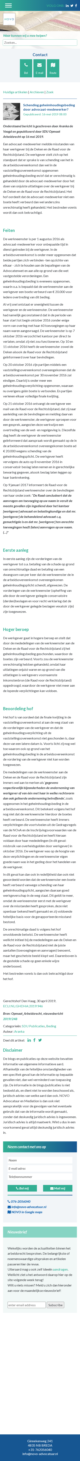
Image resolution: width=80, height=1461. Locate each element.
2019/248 (10, 1019)
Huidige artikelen (15, 92)
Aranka (19, 1031)
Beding (51, 1026)
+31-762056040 (40, 1450)
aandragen (60, 1269)
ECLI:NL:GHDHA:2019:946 (23, 1006)
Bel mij (24, 1188)
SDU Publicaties (33, 1026)
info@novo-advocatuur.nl (28, 1207)
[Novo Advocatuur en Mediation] (9, 18)
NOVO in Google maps (26, 1212)
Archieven (37, 92)
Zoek (50, 92)
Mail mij (59, 1188)
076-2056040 (20, 1201)
